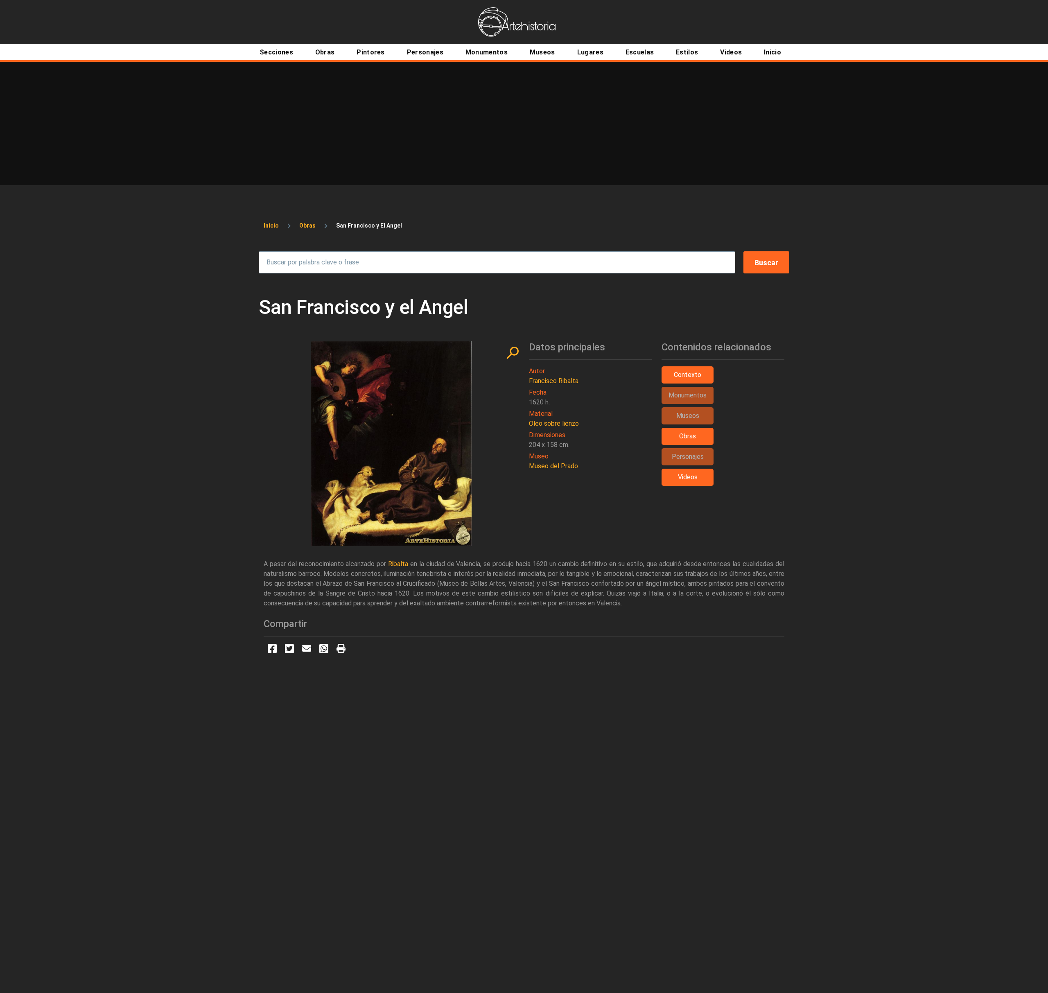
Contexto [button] (687, 375)
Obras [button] (687, 436)
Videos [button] (688, 477)
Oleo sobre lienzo (554, 423)
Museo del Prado (553, 466)
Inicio (271, 225)
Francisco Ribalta (553, 381)
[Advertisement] (524, 123)
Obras (307, 225)
